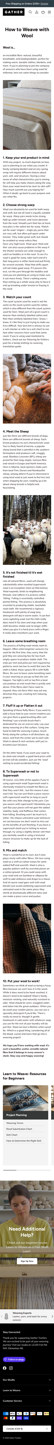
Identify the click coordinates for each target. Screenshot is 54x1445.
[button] (43, 12)
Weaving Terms (14, 1123)
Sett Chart (11, 1134)
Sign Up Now (27, 1261)
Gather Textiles (15, 1438)
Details (44, 3)
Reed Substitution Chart (19, 1128)
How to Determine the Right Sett (23, 1140)
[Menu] (49, 12)
